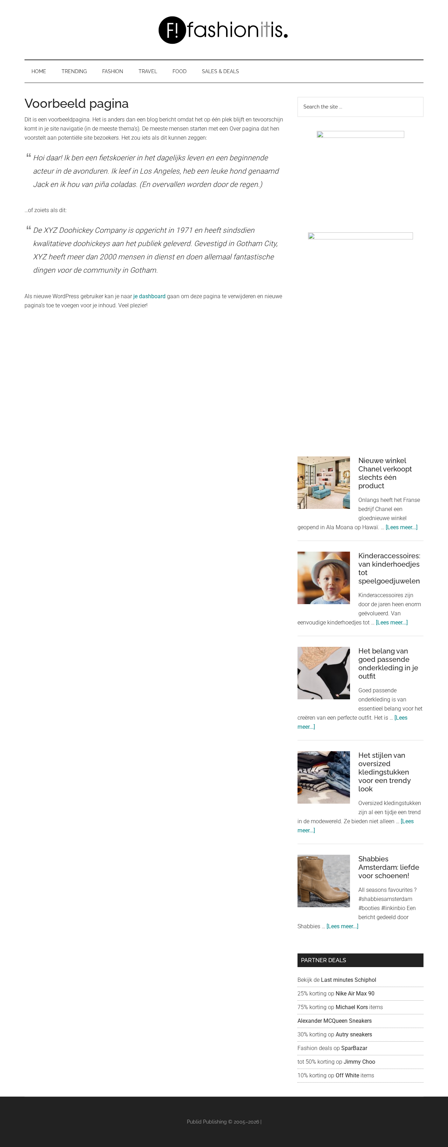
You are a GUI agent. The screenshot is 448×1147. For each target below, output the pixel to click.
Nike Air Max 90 (356, 993)
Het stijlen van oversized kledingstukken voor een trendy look (384, 772)
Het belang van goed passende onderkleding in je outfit (388, 663)
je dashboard (149, 296)
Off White (347, 1075)
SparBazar (354, 1048)
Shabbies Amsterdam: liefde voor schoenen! (388, 867)
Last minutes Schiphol (348, 980)
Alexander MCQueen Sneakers (335, 1020)
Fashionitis (224, 30)
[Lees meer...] (402, 527)
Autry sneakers (354, 1034)
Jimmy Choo (359, 1061)
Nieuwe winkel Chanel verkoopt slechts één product (385, 473)
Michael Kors (352, 1007)
